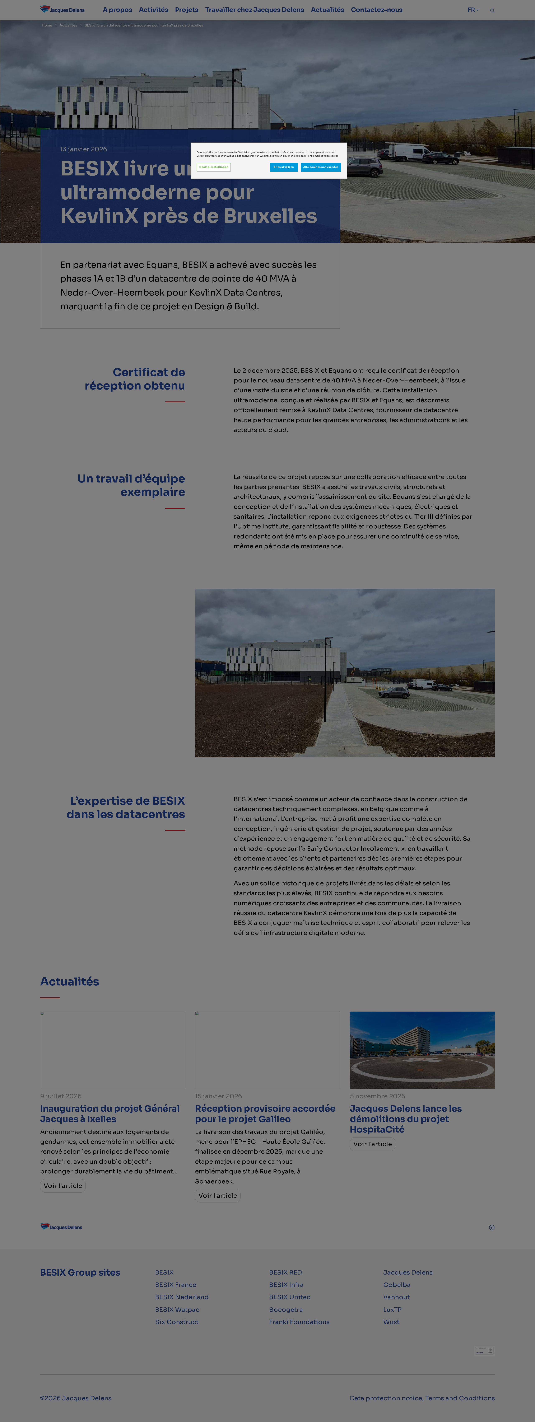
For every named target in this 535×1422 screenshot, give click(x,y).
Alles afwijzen (284, 167)
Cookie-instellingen (213, 167)
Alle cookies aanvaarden (321, 167)
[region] (269, 160)
